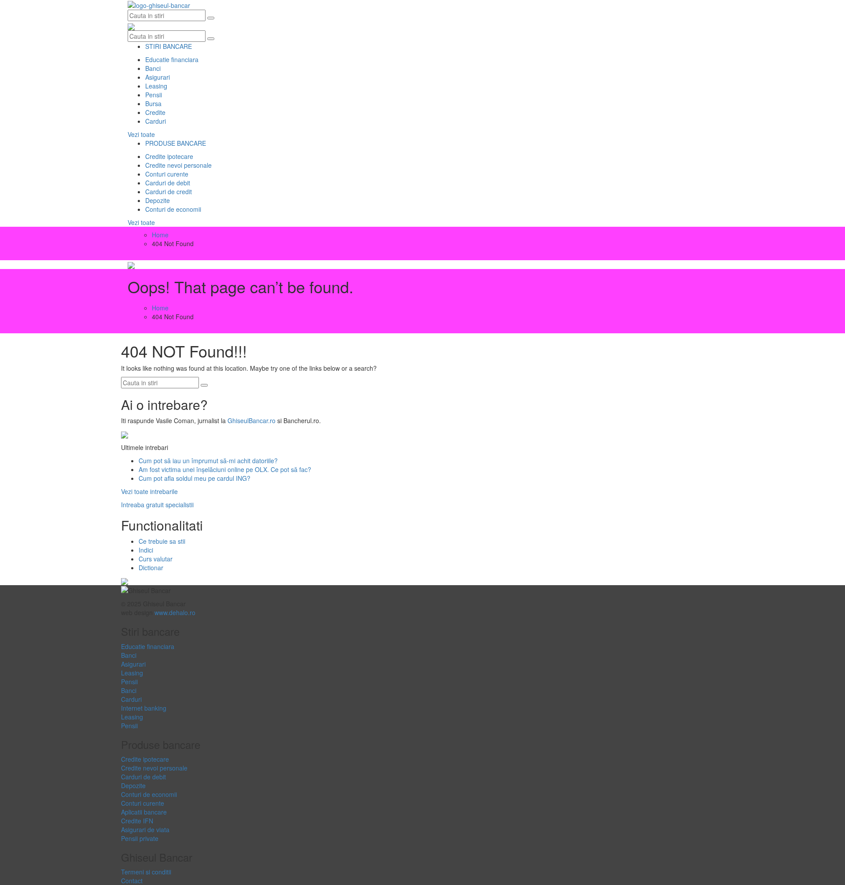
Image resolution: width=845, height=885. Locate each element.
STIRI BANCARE (168, 46)
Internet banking (143, 708)
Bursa (153, 103)
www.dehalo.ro (174, 612)
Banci (153, 68)
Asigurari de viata (145, 829)
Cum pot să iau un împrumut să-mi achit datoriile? (208, 460)
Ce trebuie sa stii (162, 541)
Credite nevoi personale (178, 165)
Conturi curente (166, 174)
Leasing (156, 85)
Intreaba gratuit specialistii (157, 504)
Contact (132, 880)
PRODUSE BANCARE (175, 143)
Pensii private (139, 838)
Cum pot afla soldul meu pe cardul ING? (194, 478)
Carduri (155, 121)
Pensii (153, 94)
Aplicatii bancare (144, 812)
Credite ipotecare (169, 156)
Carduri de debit (167, 182)
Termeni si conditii (146, 871)
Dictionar (151, 567)
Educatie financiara (171, 59)
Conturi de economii (173, 209)
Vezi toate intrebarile (149, 491)
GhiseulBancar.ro (252, 420)
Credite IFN (137, 820)
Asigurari (157, 77)
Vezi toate (141, 134)
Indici (146, 550)
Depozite (157, 200)
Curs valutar (156, 558)
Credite (155, 112)
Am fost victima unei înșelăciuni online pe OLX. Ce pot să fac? (225, 469)
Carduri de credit (168, 191)
